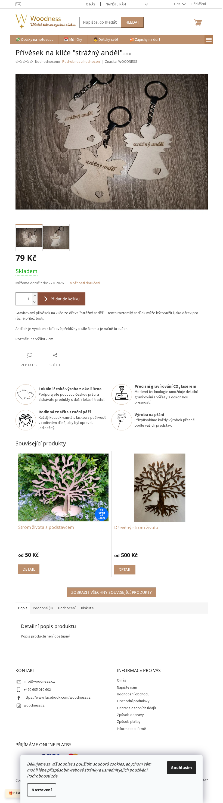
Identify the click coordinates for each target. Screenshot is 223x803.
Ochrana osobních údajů (136, 708)
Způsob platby (129, 721)
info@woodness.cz (39, 681)
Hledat (132, 22)
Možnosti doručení (85, 283)
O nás (90, 4)
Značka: (121, 61)
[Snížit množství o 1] (35, 302)
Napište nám (116, 4)
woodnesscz (34, 705)
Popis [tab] (22, 608)
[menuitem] (34, 39)
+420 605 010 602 (37, 689)
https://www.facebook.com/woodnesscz (57, 697)
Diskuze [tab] (87, 608)
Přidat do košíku (65, 298)
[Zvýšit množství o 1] (35, 296)
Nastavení (42, 790)
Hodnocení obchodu (133, 694)
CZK (177, 4)
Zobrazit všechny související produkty (111, 592)
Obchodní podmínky (133, 701)
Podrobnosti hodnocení (81, 61)
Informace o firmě (131, 729)
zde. (54, 776)
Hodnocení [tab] (67, 608)
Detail (29, 569)
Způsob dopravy (130, 715)
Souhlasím (181, 768)
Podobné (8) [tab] (43, 608)
